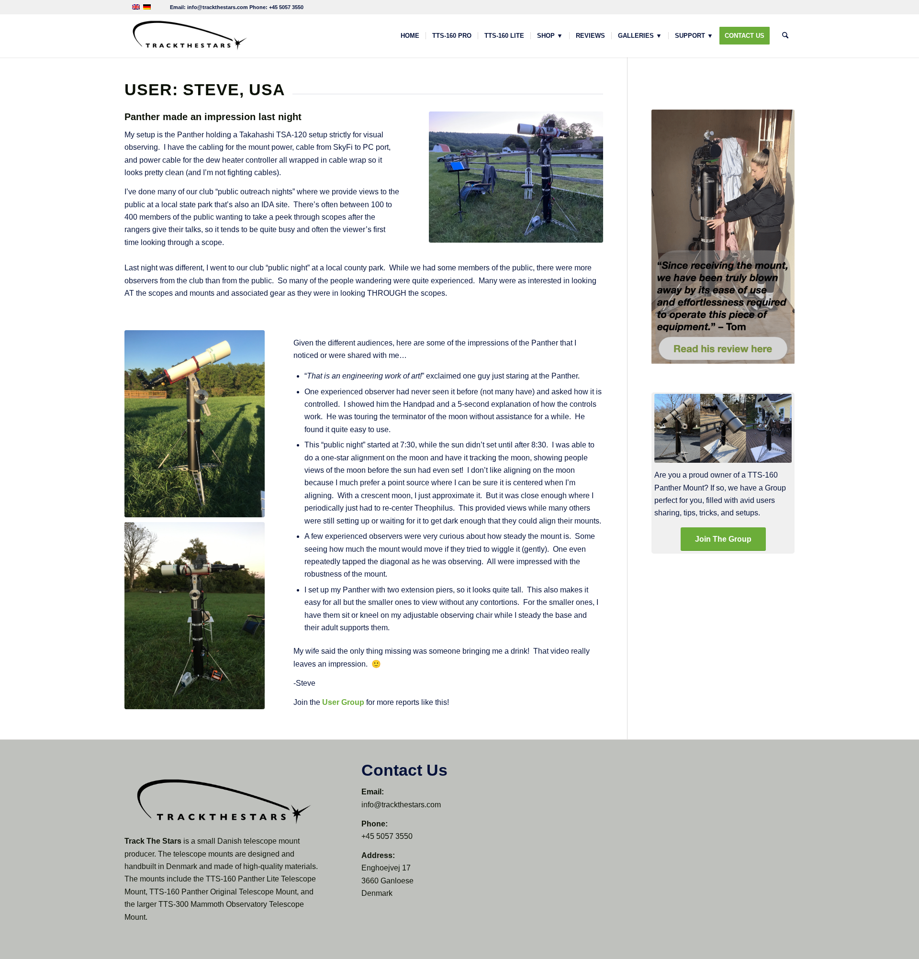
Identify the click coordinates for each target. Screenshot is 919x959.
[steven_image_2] (194, 423)
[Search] (785, 35)
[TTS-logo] (189, 35)
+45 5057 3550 (286, 7)
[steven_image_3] (194, 615)
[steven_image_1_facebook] (516, 177)
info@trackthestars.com (217, 7)
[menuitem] (410, 35)
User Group (343, 702)
